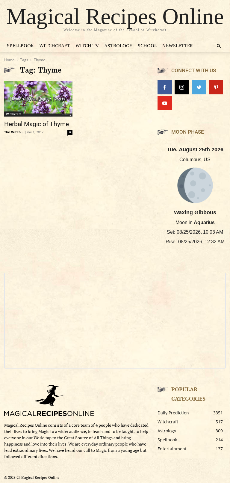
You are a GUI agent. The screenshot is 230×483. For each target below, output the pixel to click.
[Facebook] (165, 87)
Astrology (118, 45)
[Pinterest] (216, 87)
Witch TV (87, 45)
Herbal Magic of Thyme (36, 124)
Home (9, 59)
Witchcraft (54, 45)
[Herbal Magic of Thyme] (38, 99)
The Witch (12, 132)
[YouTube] (165, 103)
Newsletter (177, 45)
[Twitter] (199, 87)
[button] (218, 46)
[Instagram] (182, 87)
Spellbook (20, 45)
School (147, 45)
